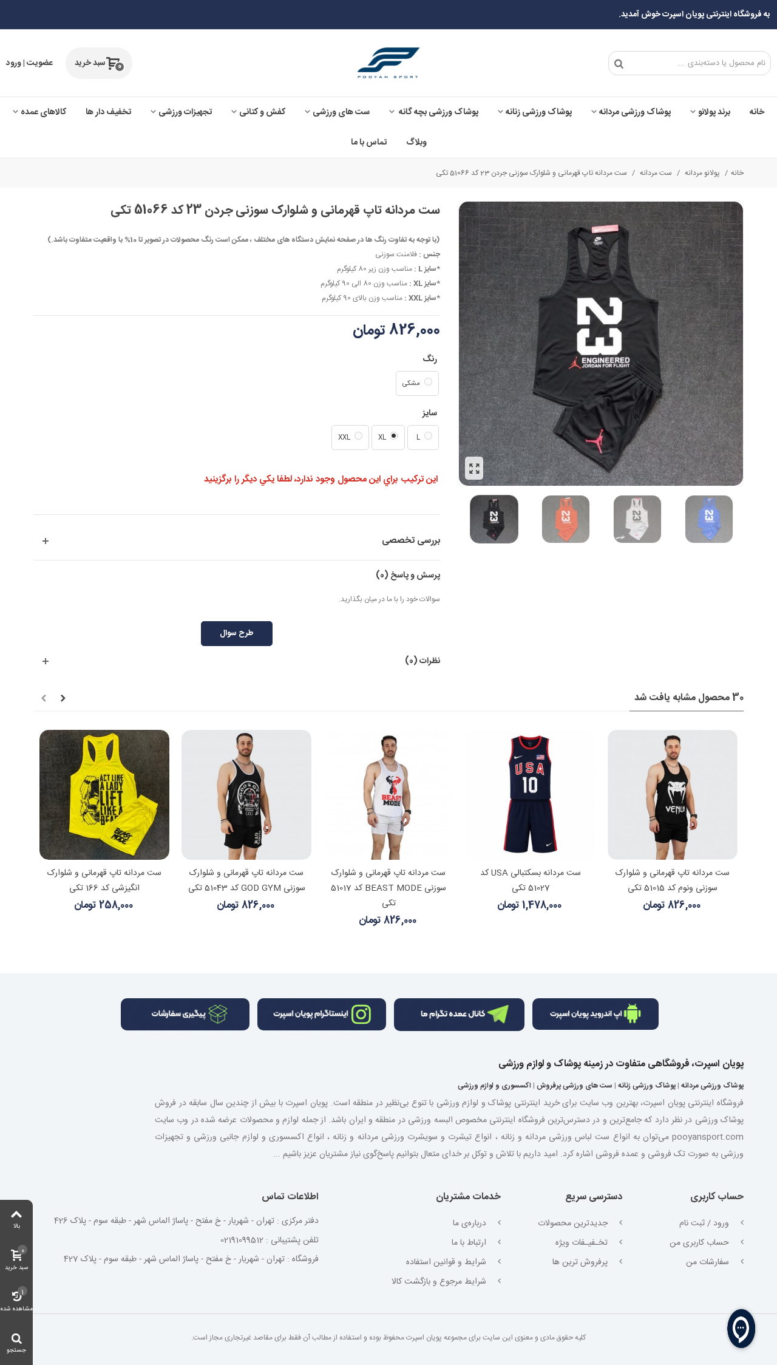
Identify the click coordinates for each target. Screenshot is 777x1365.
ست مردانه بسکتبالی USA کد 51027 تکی (530, 881)
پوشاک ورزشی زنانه (539, 112)
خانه (757, 112)
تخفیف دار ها (108, 112)
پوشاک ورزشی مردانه (635, 112)
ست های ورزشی (341, 112)
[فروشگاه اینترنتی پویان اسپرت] (388, 63)
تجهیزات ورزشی (185, 112)
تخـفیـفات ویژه (582, 1243)
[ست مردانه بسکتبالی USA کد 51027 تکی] (530, 795)
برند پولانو (714, 112)
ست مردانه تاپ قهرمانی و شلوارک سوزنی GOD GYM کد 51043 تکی (246, 881)
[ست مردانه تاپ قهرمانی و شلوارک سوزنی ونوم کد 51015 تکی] (673, 795)
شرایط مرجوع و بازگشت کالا (440, 1282)
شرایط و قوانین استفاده (447, 1262)
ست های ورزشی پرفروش (574, 1086)
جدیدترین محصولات (574, 1223)
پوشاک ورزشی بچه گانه (437, 112)
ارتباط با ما (470, 1243)
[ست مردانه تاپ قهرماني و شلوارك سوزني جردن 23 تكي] (474, 468)
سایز (429, 413)
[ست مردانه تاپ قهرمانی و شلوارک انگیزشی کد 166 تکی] (104, 795)
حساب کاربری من (700, 1243)
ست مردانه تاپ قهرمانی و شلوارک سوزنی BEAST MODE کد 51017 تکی (388, 888)
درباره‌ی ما (471, 1223)
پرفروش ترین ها (581, 1262)
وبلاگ (416, 142)
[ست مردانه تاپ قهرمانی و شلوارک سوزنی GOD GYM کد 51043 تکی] (246, 795)
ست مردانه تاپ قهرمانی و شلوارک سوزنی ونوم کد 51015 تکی (673, 881)
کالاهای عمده (43, 112)
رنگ (429, 359)
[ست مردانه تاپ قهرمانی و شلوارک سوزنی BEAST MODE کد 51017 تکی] (388, 795)
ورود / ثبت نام (705, 1223)
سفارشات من (708, 1262)
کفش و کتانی (262, 112)
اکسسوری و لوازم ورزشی (494, 1086)
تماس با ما (369, 142)
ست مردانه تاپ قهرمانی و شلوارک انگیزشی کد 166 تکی (104, 881)
